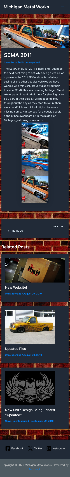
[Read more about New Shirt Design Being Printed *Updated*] (30, 387)
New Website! (16, 287)
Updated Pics (15, 349)
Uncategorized (32, 62)
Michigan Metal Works (26, 6)
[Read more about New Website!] (35, 270)
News (8, 421)
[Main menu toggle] (62, 7)
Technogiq (35, 469)
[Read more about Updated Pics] (30, 326)
